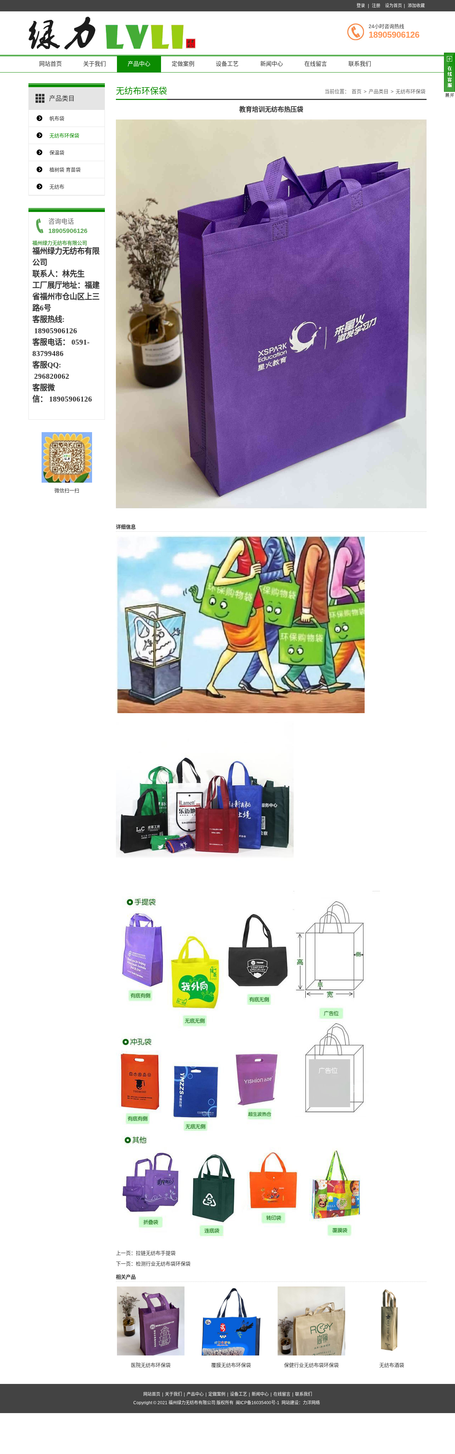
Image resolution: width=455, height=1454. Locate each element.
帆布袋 (56, 118)
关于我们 (94, 64)
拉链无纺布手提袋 (156, 1253)
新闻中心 (271, 64)
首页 (357, 91)
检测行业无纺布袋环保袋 (163, 1264)
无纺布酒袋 (391, 1365)
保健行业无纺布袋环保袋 (311, 1365)
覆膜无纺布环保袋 (231, 1365)
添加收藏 (416, 5)
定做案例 (183, 64)
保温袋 (56, 152)
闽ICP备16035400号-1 (257, 1402)
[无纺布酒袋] (391, 1319)
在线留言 (315, 64)
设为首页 (393, 5)
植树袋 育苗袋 (65, 170)
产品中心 (139, 64)
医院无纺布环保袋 (151, 1365)
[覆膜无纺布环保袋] (231, 1329)
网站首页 (50, 64)
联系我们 (359, 64)
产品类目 (379, 91)
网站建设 (290, 1402)
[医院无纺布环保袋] (150, 1323)
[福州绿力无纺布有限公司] (112, 33)
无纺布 (56, 187)
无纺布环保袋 (64, 135)
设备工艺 (227, 64)
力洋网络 (311, 1402)
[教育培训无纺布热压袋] (271, 313)
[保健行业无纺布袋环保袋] (311, 1331)
